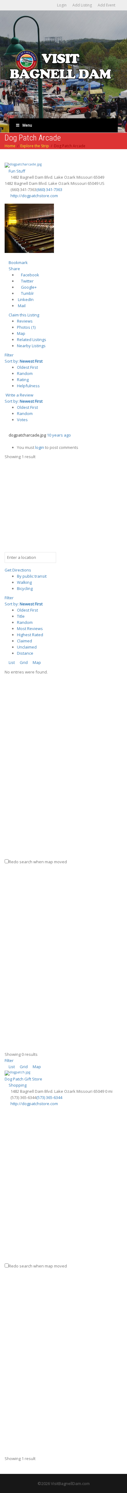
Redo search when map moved (38, 861)
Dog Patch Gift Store (23, 1079)
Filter (9, 355)
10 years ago (59, 435)
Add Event (106, 5)
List (11, 662)
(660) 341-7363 (49, 189)
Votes (22, 419)
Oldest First (27, 367)
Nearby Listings (31, 345)
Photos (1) (26, 327)
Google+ (28, 287)
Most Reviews (30, 628)
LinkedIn (25, 299)
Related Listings (31, 339)
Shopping (17, 1085)
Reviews (25, 321)
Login (62, 5)
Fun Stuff (16, 171)
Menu (27, 125)
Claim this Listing (23, 315)
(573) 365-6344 (49, 1097)
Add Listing (82, 5)
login (39, 447)
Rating (23, 379)
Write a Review (19, 395)
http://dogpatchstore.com (34, 195)
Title (21, 616)
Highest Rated (30, 634)
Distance (25, 653)
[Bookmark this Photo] (6, 441)
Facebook (29, 275)
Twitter (27, 281)
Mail (21, 305)
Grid (23, 662)
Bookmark (18, 262)
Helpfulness (28, 386)
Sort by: (24, 361)
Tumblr (27, 293)
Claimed (24, 641)
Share (14, 268)
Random (25, 373)
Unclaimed (27, 647)
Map (21, 333)
